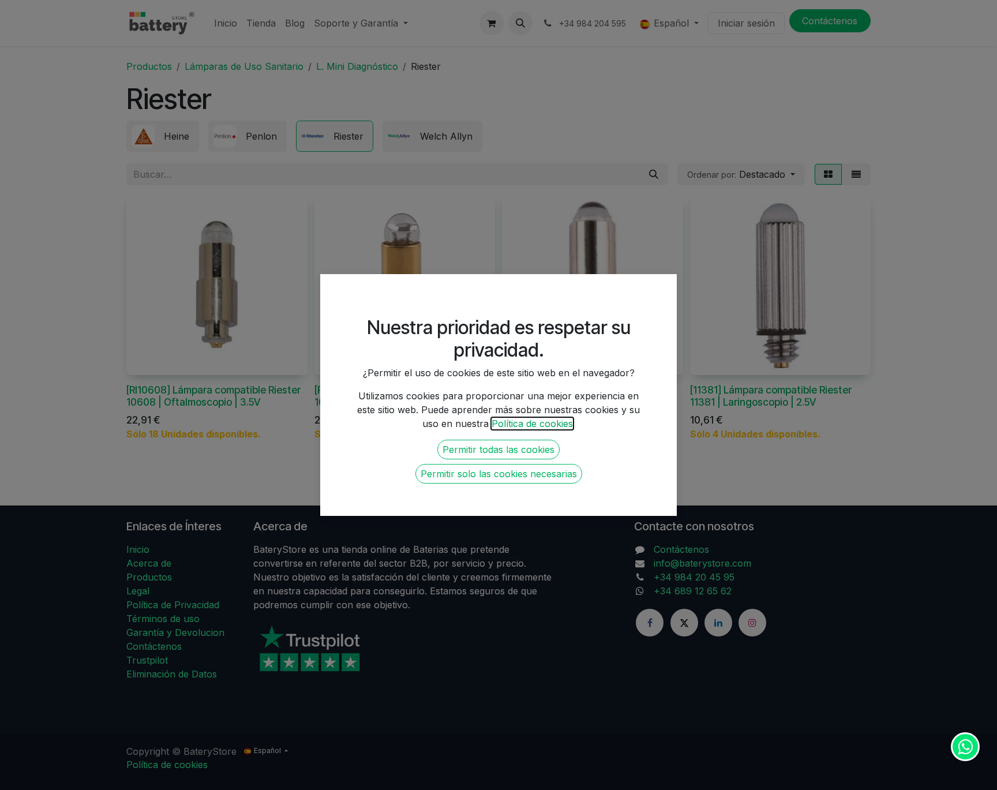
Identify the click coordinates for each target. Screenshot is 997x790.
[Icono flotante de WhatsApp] (965, 746)
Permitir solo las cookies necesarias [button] (499, 474)
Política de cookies (532, 423)
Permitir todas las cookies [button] (498, 449)
